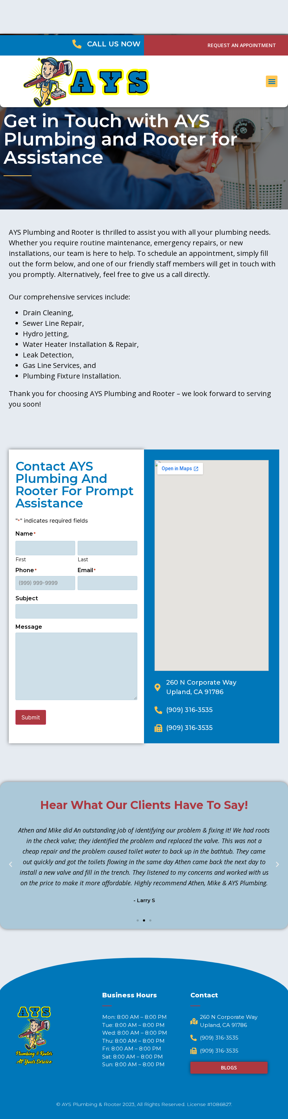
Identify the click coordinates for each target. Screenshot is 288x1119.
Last (83, 559)
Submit (30, 717)
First (20, 559)
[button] (271, 81)
